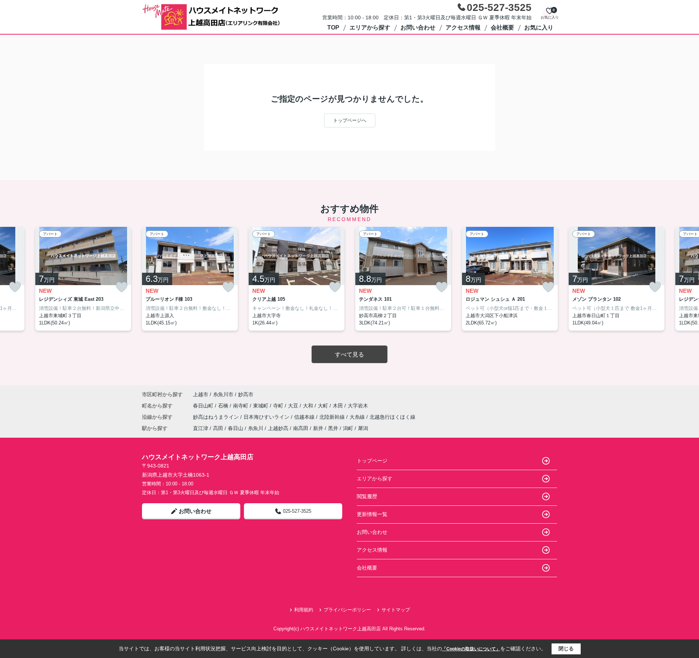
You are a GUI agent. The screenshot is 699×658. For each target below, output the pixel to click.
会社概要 (502, 27)
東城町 (261, 406)
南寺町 (241, 406)
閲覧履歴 (367, 496)
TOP (333, 27)
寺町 (279, 406)
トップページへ (349, 120)
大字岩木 (358, 406)
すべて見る (349, 354)
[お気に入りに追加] (15, 287)
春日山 (235, 428)
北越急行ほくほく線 (392, 417)
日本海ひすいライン (267, 417)
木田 (338, 406)
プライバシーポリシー (347, 609)
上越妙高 (278, 428)
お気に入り (538, 27)
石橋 (224, 406)
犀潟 (363, 428)
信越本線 (305, 417)
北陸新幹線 (332, 417)
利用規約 (303, 609)
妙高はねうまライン (216, 417)
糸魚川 (255, 428)
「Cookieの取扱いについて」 (471, 648)
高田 (218, 428)
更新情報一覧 (372, 514)
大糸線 (358, 417)
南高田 (300, 428)
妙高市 (245, 394)
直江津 (200, 428)
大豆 (294, 406)
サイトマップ (396, 609)
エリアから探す (370, 27)
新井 (318, 428)
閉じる (566, 648)
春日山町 (204, 406)
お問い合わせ (417, 27)
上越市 (200, 394)
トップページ (372, 461)
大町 (323, 406)
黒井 (333, 428)
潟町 (348, 428)
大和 (309, 406)
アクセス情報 (463, 27)
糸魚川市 (223, 394)
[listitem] (190, 279)
